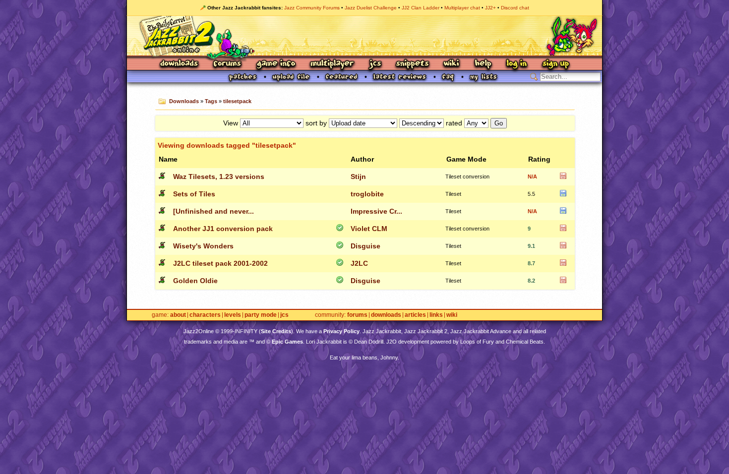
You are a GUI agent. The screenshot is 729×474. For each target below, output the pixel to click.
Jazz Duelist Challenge (371, 7)
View (230, 123)
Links (436, 315)
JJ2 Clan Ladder (420, 7)
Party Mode (260, 315)
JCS (375, 64)
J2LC (359, 263)
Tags (211, 101)
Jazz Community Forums (312, 7)
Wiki (452, 64)
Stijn (358, 176)
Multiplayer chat (462, 7)
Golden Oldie (195, 281)
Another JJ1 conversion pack (223, 229)
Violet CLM (369, 229)
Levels (232, 315)
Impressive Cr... (376, 211)
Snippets (412, 64)
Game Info (275, 64)
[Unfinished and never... (213, 211)
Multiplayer (332, 64)
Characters (205, 315)
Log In (516, 64)
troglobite (367, 194)
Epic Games (287, 342)
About (178, 315)
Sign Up (555, 64)
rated (454, 123)
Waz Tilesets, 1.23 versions (218, 176)
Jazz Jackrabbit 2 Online (364, 36)
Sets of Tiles (194, 194)
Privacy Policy (341, 331)
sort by (316, 123)
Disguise (365, 246)
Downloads (180, 64)
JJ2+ (490, 7)
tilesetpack (237, 101)
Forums (228, 64)
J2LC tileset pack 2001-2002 (220, 263)
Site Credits (276, 331)
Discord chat (515, 7)
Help (483, 64)
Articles (415, 315)
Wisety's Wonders (203, 246)
